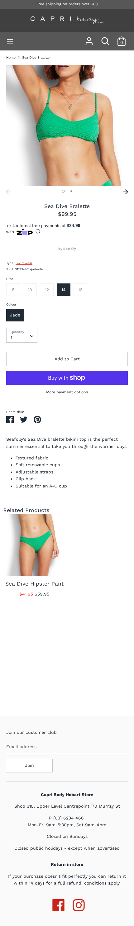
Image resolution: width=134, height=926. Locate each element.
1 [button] (63, 191)
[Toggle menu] (10, 41)
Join (29, 765)
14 (63, 289)
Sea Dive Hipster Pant (34, 584)
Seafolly (69, 249)
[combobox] (21, 335)
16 (80, 289)
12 (47, 289)
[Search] (105, 38)
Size (9, 279)
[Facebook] (58, 903)
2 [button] (71, 191)
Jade (15, 314)
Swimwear (24, 263)
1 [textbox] (11, 337)
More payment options (67, 392)
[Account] (89, 38)
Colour (11, 304)
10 (30, 289)
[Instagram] (78, 903)
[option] (67, 125)
